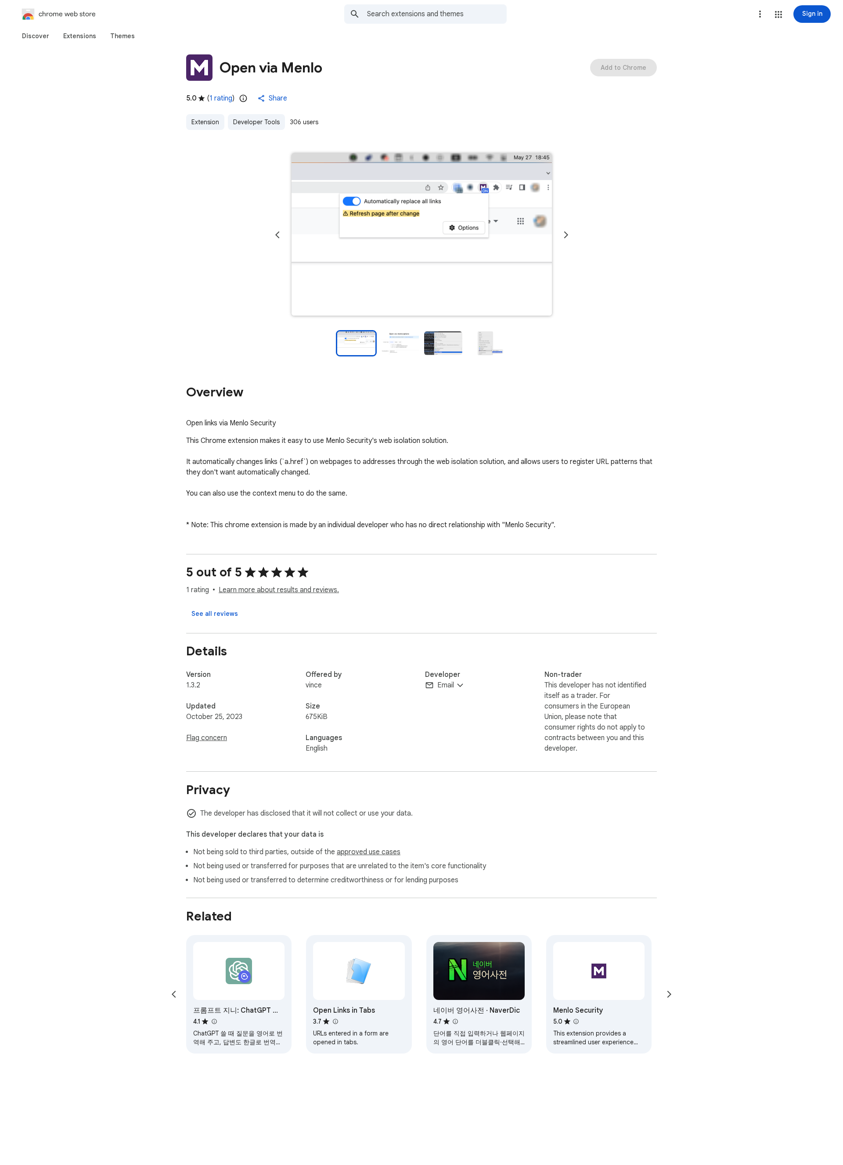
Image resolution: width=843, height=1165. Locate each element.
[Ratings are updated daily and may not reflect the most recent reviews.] (243, 98)
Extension (205, 122)
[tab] (35, 36)
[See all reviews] (214, 613)
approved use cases (368, 852)
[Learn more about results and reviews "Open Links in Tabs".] (335, 1021)
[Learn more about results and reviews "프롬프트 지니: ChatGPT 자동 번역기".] (213, 1021)
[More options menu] (760, 14)
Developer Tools (256, 122)
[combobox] (437, 14)
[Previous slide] (277, 235)
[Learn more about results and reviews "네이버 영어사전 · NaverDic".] (455, 1021)
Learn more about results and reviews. (279, 590)
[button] (778, 14)
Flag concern (206, 738)
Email (445, 685)
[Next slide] (566, 235)
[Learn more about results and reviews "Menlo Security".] (576, 1021)
